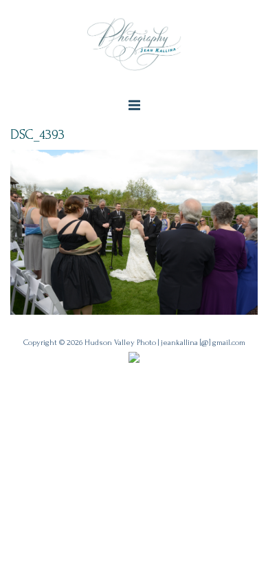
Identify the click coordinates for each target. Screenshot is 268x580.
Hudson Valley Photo (120, 342)
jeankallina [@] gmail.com (203, 342)
